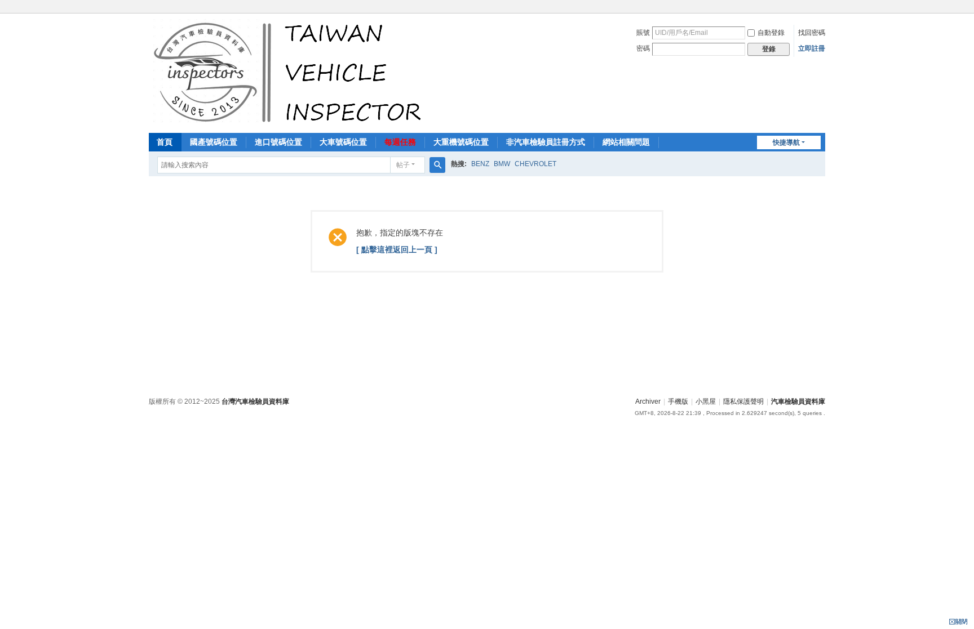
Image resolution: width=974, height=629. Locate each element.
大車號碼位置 (343, 141)
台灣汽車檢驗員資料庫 (255, 401)
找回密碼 (811, 33)
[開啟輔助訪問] (822, 8)
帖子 (403, 165)
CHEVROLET (535, 164)
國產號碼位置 (213, 141)
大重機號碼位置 (461, 141)
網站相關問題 (626, 141)
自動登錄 (771, 33)
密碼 (643, 48)
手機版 (678, 401)
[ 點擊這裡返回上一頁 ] (396, 249)
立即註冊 (811, 48)
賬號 (643, 33)
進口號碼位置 (278, 141)
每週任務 (400, 141)
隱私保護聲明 (743, 401)
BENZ (480, 164)
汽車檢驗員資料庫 (798, 401)
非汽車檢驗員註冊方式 (545, 141)
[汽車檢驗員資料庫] (290, 72)
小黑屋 (706, 401)
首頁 (164, 141)
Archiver (648, 401)
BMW (502, 164)
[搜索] (437, 165)
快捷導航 (786, 142)
